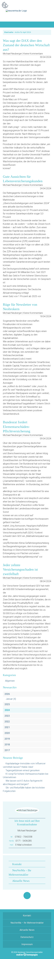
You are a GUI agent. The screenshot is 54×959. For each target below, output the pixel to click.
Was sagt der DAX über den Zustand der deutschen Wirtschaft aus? (26, 45)
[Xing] (27, 895)
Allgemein (10, 680)
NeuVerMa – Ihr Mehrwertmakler (27, 922)
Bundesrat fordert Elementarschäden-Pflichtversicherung (16, 426)
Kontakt (17, 864)
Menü (48, 25)
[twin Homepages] (27, 954)
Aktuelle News (21, 880)
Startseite (8, 32)
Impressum (27, 944)
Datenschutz (27, 937)
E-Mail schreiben (23, 844)
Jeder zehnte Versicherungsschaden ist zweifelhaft (20, 569)
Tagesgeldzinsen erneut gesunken (23, 770)
